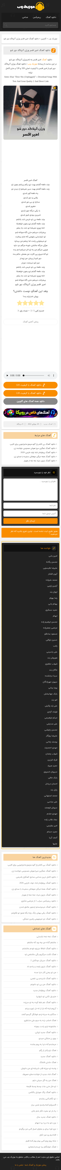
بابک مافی (52, 777)
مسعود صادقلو (50, 634)
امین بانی (53, 556)
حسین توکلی (51, 640)
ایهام (55, 616)
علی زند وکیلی (51, 705)
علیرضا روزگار (51, 735)
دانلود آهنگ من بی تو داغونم (43, 984)
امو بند (54, 700)
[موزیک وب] (30, 6)
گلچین (43, 39)
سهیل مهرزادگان (50, 682)
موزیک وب (52, 39)
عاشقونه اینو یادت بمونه (45, 1026)
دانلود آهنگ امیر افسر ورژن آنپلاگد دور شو (30, 50)
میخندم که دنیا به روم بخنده (43, 1044)
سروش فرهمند (51, 807)
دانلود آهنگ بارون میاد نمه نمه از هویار (39, 460)
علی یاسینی (51, 652)
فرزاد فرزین (52, 759)
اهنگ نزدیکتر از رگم (47, 1050)
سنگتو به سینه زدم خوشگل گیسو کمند (38, 1014)
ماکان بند (53, 670)
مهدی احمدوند (50, 747)
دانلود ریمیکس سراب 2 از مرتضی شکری (38, 901)
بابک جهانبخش (50, 693)
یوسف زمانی (51, 741)
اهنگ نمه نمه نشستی (46, 936)
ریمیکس (37, 17)
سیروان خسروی (50, 771)
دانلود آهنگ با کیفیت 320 (28, 385)
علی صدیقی (52, 723)
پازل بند (53, 789)
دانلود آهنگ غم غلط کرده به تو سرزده (40, 1002)
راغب (55, 646)
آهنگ (44, 59)
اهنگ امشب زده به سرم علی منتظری (40, 1020)
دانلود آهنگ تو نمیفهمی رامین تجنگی (39, 919)
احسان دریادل (51, 783)
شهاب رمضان (51, 753)
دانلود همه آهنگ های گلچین (30, 401)
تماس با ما (19, 1165)
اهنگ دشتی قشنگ (47, 1062)
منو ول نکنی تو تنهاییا (46, 996)
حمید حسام (52, 831)
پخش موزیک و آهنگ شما (35, 1165)
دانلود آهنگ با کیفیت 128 (28, 393)
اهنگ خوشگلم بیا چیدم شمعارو (42, 1146)
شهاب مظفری (51, 664)
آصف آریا (53, 837)
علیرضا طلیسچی (50, 568)
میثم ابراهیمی (51, 717)
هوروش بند (52, 657)
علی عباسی (52, 801)
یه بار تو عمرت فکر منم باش (43, 1111)
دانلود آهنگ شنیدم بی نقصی (43, 978)
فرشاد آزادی (52, 712)
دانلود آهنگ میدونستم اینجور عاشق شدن (37, 907)
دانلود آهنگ (51, 17)
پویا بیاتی (52, 687)
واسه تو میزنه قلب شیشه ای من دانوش (38, 1068)
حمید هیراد (52, 765)
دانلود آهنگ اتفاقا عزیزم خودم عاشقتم (39, 948)
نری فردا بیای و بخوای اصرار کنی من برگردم (37, 1129)
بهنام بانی (52, 604)
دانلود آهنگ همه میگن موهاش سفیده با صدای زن (34, 456)
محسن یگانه (51, 562)
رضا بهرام (53, 598)
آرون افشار (52, 574)
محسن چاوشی (50, 730)
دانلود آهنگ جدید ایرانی (45, 1032)
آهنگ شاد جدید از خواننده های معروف (39, 1074)
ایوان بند (53, 592)
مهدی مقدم (52, 813)
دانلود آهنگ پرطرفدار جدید (44, 990)
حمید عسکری (51, 610)
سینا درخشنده (51, 675)
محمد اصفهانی (50, 795)
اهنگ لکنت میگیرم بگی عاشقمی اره (40, 954)
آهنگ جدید (48, 424)
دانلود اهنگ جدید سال (46, 1117)
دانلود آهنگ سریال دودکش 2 (43, 960)
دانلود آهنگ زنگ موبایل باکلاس (42, 1092)
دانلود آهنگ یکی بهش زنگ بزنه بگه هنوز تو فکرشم (33, 913)
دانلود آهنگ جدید (48, 1056)
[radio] (41, 304)
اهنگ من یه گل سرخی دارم (44, 1080)
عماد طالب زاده (50, 819)
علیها (55, 843)
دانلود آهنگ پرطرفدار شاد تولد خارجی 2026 (38, 452)
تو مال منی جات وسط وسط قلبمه (41, 1086)
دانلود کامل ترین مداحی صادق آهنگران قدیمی (36, 877)
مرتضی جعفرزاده (50, 627)
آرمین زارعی (52, 586)
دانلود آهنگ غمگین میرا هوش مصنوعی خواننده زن (34, 448)
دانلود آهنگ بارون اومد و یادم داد (41, 966)
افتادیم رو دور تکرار (48, 1135)
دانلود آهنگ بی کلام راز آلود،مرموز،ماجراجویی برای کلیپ (32, 444)
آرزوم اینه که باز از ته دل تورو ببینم (40, 1008)
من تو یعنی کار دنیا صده (45, 972)
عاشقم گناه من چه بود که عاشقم (41, 942)
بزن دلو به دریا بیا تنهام (45, 1123)
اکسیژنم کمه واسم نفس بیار (43, 1105)
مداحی (25, 17)
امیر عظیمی (52, 825)
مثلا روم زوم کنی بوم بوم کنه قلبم (41, 1141)
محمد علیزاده (51, 580)
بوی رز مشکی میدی (47, 1038)
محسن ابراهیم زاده (49, 622)
